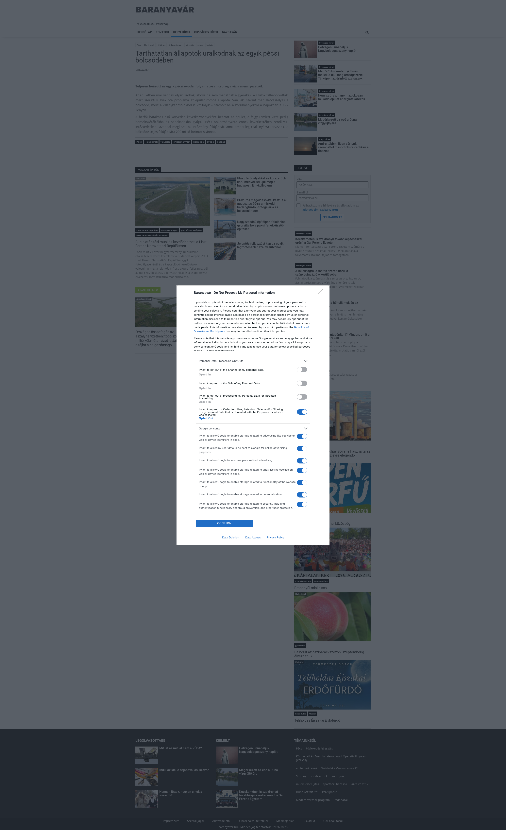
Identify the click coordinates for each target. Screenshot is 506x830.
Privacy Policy (275, 537)
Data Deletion (230, 537)
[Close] (321, 293)
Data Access (253, 537)
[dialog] (253, 415)
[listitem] (253, 361)
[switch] (302, 369)
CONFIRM (224, 523)
